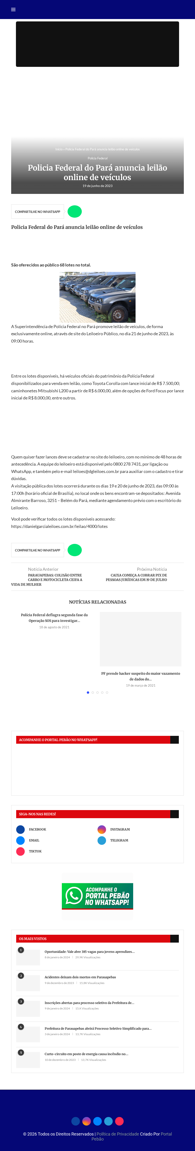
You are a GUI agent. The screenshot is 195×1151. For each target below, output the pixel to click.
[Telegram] (108, 1120)
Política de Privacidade (118, 1133)
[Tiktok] (119, 1120)
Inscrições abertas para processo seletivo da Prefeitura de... (89, 1003)
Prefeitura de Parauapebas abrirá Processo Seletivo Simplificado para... (98, 1029)
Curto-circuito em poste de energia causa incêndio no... (86, 1054)
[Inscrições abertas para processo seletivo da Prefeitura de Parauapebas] (28, 1009)
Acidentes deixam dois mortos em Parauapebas (80, 977)
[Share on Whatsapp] (75, 211)
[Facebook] (75, 1120)
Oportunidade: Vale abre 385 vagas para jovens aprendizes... (90, 952)
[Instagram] (86, 1120)
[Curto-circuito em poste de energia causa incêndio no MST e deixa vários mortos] (28, 1060)
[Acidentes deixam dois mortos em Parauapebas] (28, 983)
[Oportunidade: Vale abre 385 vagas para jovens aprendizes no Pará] (28, 958)
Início (59, 149)
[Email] (97, 1120)
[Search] (181, 10)
